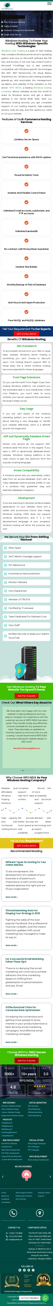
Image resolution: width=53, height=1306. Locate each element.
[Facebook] (19, 1270)
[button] (4, 737)
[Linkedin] (28, 1270)
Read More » (12, 897)
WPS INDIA (15, 87)
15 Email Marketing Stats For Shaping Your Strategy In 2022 (23, 912)
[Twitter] (24, 1270)
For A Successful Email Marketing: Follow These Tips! (25, 960)
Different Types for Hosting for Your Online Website (26, 863)
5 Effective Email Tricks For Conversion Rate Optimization (23, 1009)
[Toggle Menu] (49, 3)
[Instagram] (33, 1270)
